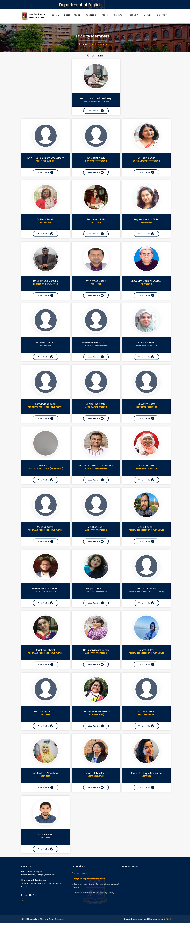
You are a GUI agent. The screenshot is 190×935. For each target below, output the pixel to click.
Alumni (147, 15)
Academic (91, 15)
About (77, 15)
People (105, 15)
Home (67, 15)
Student (134, 15)
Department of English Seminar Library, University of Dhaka (96, 886)
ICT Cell (167, 919)
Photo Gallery (80, 873)
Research (119, 15)
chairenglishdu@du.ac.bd (35, 880)
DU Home (56, 15)
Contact (162, 15)
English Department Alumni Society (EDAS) (94, 892)
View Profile (94, 111)
